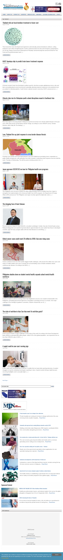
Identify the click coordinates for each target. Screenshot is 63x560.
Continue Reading (6, 55)
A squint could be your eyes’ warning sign (15, 346)
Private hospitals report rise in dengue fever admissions (31, 413)
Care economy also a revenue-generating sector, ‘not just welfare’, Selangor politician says (39, 437)
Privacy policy (5, 558)
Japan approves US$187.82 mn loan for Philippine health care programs (25, 169)
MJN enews (38, 14)
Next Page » (5, 380)
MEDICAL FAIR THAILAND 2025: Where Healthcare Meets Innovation (33, 488)
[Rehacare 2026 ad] (13, 394)
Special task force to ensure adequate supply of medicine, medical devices (35, 471)
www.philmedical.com (31, 535)
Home (4, 14)
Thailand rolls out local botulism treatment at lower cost (20, 22)
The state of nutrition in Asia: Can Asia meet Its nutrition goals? (23, 311)
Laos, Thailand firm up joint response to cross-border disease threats (24, 134)
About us (9, 14)
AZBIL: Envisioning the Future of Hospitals (28, 498)
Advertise (23, 14)
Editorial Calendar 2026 (49, 14)
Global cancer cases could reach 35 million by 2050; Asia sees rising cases (26, 238)
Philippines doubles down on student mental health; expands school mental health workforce (28, 275)
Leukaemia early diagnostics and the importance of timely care (33, 459)
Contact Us (16, 14)
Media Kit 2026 (31, 14)
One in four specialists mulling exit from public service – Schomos (33, 446)
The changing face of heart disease (14, 203)
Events (58, 14)
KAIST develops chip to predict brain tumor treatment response (23, 61)
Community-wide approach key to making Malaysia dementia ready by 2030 (35, 425)
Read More (42, 418)
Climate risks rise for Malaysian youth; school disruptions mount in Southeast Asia (28, 98)
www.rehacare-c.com (31, 544)
